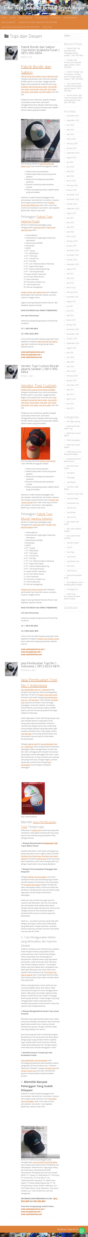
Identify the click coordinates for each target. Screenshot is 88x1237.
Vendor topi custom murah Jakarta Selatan (38, 389)
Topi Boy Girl (71, 508)
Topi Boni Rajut (72, 498)
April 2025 (70, 134)
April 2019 (70, 389)
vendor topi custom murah (48, 639)
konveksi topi (50, 1068)
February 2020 (72, 376)
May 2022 (70, 278)
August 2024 (71, 157)
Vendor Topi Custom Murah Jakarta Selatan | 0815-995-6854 (40, 369)
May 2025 (70, 129)
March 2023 (71, 236)
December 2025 (73, 115)
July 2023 (70, 218)
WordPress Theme (65, 1229)
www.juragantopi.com (30, 354)
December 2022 (73, 250)
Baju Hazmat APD (8, 22)
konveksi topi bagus (32, 884)
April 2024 (70, 176)
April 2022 (70, 283)
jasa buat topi (38, 227)
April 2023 (70, 232)
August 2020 (71, 348)
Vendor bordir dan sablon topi (33, 292)
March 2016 (71, 399)
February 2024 (72, 185)
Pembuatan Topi (50, 843)
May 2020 (70, 362)
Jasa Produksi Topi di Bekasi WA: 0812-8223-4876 (20, 27)
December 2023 (73, 194)
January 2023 (72, 246)
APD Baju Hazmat (73, 421)
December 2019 (73, 385)
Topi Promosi (72, 570)
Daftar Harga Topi (25, 17)
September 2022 (73, 264)
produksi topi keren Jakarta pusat (72, 460)
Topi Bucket (71, 512)
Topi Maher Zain (73, 561)
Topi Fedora (71, 556)
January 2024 (72, 190)
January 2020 (72, 380)
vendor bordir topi (28, 1071)
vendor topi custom (47, 461)
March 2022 (71, 287)
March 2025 (71, 139)
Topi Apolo (71, 473)
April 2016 (70, 394)
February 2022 (72, 292)
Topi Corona (47, 27)
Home (4, 17)
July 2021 (70, 306)
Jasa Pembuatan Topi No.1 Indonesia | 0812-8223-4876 (40, 664)
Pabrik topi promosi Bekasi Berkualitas (72, 453)
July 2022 (70, 273)
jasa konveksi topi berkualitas (45, 1162)
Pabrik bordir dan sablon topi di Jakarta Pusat (39, 76)
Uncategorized (72, 589)
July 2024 (70, 162)
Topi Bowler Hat (73, 503)
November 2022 (73, 255)
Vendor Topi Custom (38, 385)
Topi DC (70, 547)
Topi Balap (71, 477)
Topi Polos (71, 566)
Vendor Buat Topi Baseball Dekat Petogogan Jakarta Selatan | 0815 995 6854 (73, 52)
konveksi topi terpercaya (31, 856)
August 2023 (71, 213)
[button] (82, 1230)
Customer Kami (41, 17)
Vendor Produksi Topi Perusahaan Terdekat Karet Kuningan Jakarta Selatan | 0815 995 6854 (73, 75)
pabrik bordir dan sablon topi (72, 427)
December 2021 (73, 297)
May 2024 (70, 171)
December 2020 (73, 329)
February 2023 (72, 241)
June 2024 (70, 167)
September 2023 (73, 208)
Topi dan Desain (73, 543)
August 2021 (71, 301)
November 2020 (73, 334)
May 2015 (70, 408)
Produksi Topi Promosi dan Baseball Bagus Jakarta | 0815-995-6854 (72, 63)
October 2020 (72, 338)
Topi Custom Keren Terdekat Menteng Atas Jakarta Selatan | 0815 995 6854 (73, 87)
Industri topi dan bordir (47, 695)
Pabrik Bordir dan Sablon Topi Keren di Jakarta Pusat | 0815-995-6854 (40, 50)
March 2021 (71, 320)
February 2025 (72, 143)
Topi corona (71, 517)
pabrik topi (32, 744)
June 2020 (70, 357)
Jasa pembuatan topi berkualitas (34, 1060)
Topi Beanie (71, 482)
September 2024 (73, 153)
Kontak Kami (55, 17)
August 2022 (71, 269)
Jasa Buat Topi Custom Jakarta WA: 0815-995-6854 (38, 22)
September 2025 (73, 120)
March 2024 (71, 181)
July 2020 (70, 352)
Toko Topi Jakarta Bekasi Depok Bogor (44, 7)
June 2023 (70, 222)
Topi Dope (71, 552)
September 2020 (73, 343)
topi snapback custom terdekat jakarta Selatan (73, 583)
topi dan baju (26, 734)
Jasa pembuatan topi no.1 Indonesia (35, 689)
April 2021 (70, 315)
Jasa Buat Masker (70, 17)
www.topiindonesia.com (31, 357)
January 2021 (72, 324)
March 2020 (71, 371)
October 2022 (72, 259)
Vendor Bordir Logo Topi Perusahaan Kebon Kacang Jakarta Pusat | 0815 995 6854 (73, 99)
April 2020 (70, 366)
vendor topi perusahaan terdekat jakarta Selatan (72, 596)
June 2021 (70, 311)
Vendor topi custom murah (32, 589)
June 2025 (70, 125)
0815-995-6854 (39, 1201)
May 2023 (70, 227)
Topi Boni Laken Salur (75, 494)
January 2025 (72, 148)
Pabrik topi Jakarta (73, 440)
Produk (12, 17)
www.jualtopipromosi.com (32, 352)
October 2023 (72, 204)
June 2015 (70, 403)
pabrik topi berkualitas (37, 877)
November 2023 (73, 199)
